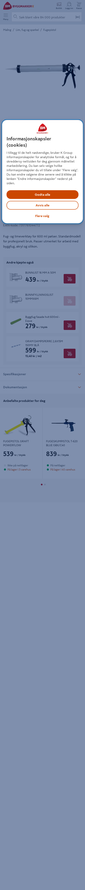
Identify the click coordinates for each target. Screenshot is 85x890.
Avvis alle (42, 205)
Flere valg (42, 215)
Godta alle (42, 194)
